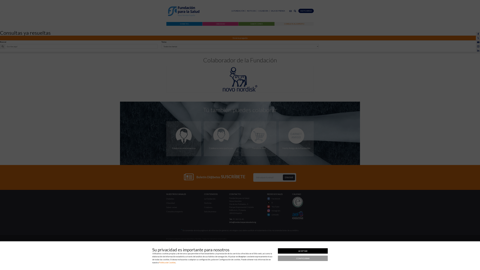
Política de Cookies (167, 262)
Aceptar (302, 251)
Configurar (303, 258)
